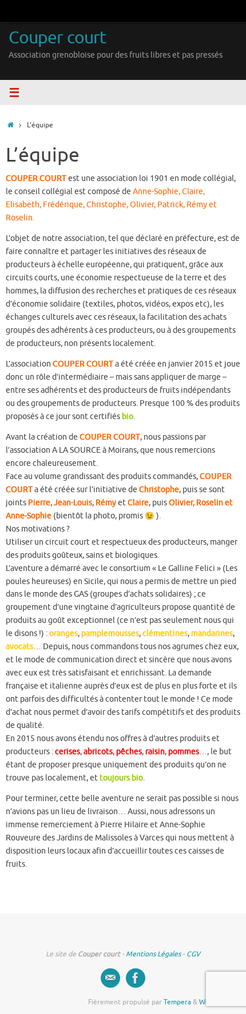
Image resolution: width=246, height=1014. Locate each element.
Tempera (177, 1002)
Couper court (57, 38)
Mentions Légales (153, 954)
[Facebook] (135, 978)
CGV (193, 954)
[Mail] (110, 978)
